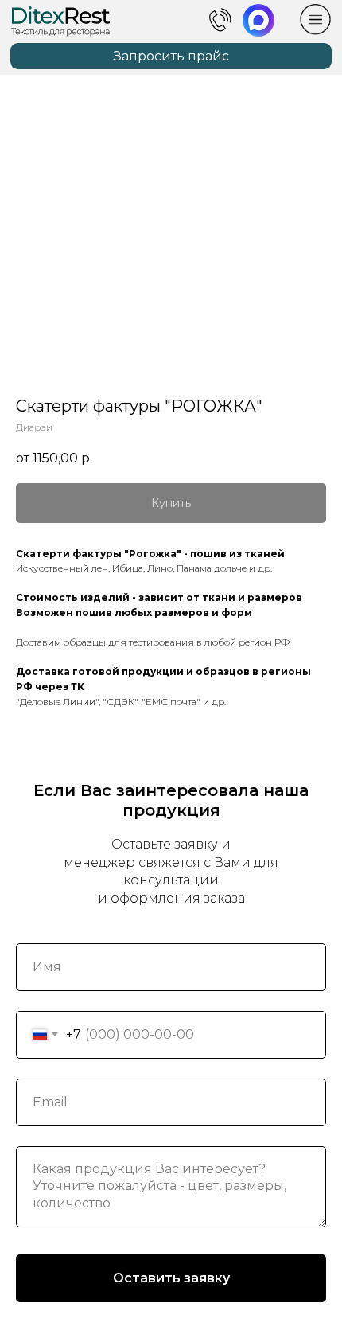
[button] (170, 56)
